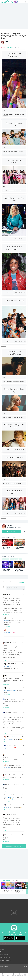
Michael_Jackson (9, 675)
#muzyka (12, 558)
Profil (24, 531)
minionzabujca (10, 765)
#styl (21, 558)
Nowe (3, 975)
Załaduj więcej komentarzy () (14, 846)
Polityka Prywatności (5, 957)
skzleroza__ (8, 594)
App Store (20, 938)
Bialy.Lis (7, 699)
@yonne (6, 620)
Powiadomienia (19, 975)
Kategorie (14, 975)
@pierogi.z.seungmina (10, 797)
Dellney (7, 41)
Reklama (6, 943)
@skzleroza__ (7, 633)
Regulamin (3, 952)
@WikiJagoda (7, 666)
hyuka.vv (7, 834)
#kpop (7, 558)
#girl (3, 558)
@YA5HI (6, 807)
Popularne (8, 975)
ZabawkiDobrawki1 (10, 774)
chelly (8, 688)
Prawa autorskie (4, 954)
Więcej (25, 975)
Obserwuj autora (12, 531)
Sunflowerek (8, 712)
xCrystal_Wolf (10, 663)
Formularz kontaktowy (5, 960)
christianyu (8, 814)
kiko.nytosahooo (9, 784)
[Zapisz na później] (18, 47)
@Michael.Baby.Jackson (10, 690)
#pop (17, 558)
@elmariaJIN (7, 767)
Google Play (10, 938)
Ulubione (15, 47)
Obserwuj (10, 47)
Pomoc (2, 949)
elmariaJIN (8, 755)
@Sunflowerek (8, 739)
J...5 (8, 794)
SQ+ (16, 1)
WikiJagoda (8, 642)
